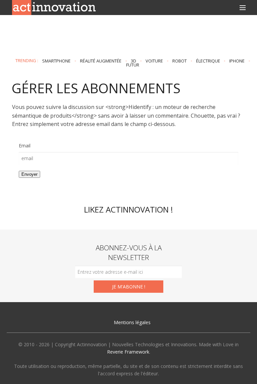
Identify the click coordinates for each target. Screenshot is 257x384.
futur (132, 65)
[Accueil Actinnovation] (54, 7)
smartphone (56, 60)
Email (24, 145)
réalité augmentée (100, 60)
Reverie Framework (128, 352)
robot (179, 60)
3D (133, 60)
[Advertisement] (128, 36)
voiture (154, 60)
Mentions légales (132, 322)
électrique (208, 60)
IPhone (237, 60)
